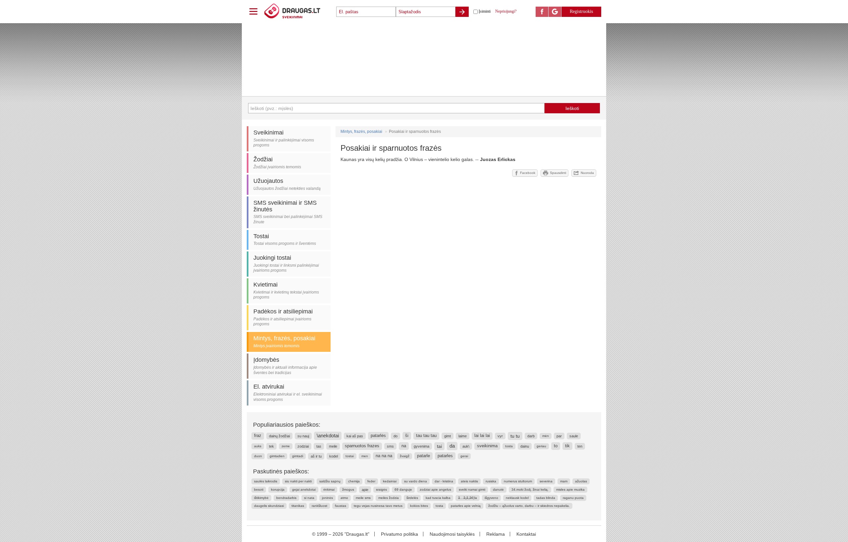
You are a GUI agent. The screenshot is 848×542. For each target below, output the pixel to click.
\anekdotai (328, 435)
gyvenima (421, 446)
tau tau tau (426, 435)
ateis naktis (469, 481)
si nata (309, 498)
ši (406, 435)
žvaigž (404, 456)
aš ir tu (316, 456)
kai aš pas (354, 436)
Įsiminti (485, 11)
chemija (354, 481)
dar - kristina (444, 481)
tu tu (515, 436)
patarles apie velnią (466, 506)
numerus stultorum (518, 481)
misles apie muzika (570, 489)
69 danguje (403, 489)
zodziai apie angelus (435, 489)
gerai (464, 456)
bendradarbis (286, 498)
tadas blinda (545, 498)
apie (365, 490)
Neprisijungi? (505, 11)
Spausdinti (558, 173)
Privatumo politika (399, 534)
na (403, 445)
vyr (500, 436)
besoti (258, 489)
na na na (384, 455)
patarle (423, 455)
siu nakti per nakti (298, 481)
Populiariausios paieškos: (286, 424)
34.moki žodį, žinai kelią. (530, 489)
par (559, 436)
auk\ (465, 446)
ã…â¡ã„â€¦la (467, 498)
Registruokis (581, 11)
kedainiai (390, 481)
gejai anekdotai (304, 489)
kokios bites (419, 506)
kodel (333, 456)
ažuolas (581, 481)
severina (546, 481)
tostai (349, 456)
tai (439, 446)
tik (567, 445)
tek (271, 446)
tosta (509, 446)
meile (333, 446)
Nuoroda (587, 173)
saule (573, 436)
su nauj (303, 436)
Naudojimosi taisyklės (452, 534)
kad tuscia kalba (438, 498)
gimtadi (297, 456)
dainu (524, 446)
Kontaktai (526, 534)
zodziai (303, 446)
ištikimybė (261, 498)
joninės (327, 498)
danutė (498, 489)
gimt (447, 436)
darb (531, 436)
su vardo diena (415, 481)
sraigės (381, 489)
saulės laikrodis (265, 481)
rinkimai (329, 489)
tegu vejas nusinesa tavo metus (378, 506)
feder (371, 481)
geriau (541, 446)
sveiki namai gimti (472, 489)
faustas (340, 506)
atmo (344, 498)
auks (257, 446)
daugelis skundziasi (269, 506)
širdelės (412, 498)
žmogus (348, 489)
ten (579, 446)
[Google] (555, 12)
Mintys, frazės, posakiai (361, 131)
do (396, 436)
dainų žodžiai (279, 436)
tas (318, 446)
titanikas (298, 506)
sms (390, 446)
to (555, 445)
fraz (257, 435)
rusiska (491, 481)
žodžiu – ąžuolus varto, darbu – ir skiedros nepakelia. (529, 506)
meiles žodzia (388, 498)
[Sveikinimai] (299, 11)
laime (462, 436)
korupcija (278, 489)
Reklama (495, 534)
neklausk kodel (517, 498)
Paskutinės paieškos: (281, 471)
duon (258, 456)
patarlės (378, 435)
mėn (545, 436)
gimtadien (277, 456)
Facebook (527, 173)
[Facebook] (542, 12)
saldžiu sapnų (330, 481)
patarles (445, 455)
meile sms (363, 498)
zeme (286, 446)
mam (563, 481)
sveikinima (487, 446)
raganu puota (573, 498)
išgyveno (491, 498)
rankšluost (319, 506)
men (364, 456)
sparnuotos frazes (362, 446)
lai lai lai (482, 435)
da (452, 446)
